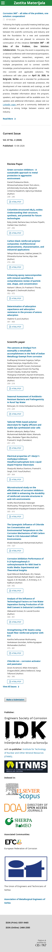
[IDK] (26, 743)
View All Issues (9, 686)
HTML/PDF (16, 201)
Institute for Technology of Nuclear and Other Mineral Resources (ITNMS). (25, 753)
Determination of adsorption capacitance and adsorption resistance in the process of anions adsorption (24, 310)
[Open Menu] (3, 3)
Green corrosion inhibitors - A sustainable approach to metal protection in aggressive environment (22, 174)
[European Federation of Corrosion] (13, 844)
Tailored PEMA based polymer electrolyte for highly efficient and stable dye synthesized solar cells (24, 424)
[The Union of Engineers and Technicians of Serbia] (26, 880)
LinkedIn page (10, 104)
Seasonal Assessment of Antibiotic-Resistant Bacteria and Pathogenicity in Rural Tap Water (25, 399)
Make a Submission (15, 699)
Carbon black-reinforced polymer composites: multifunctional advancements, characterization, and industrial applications (25, 245)
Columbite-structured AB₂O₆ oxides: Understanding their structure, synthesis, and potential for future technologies (25, 214)
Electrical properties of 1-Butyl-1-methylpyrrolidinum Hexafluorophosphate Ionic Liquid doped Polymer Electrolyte (24, 460)
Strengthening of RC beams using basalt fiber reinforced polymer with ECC (25, 632)
